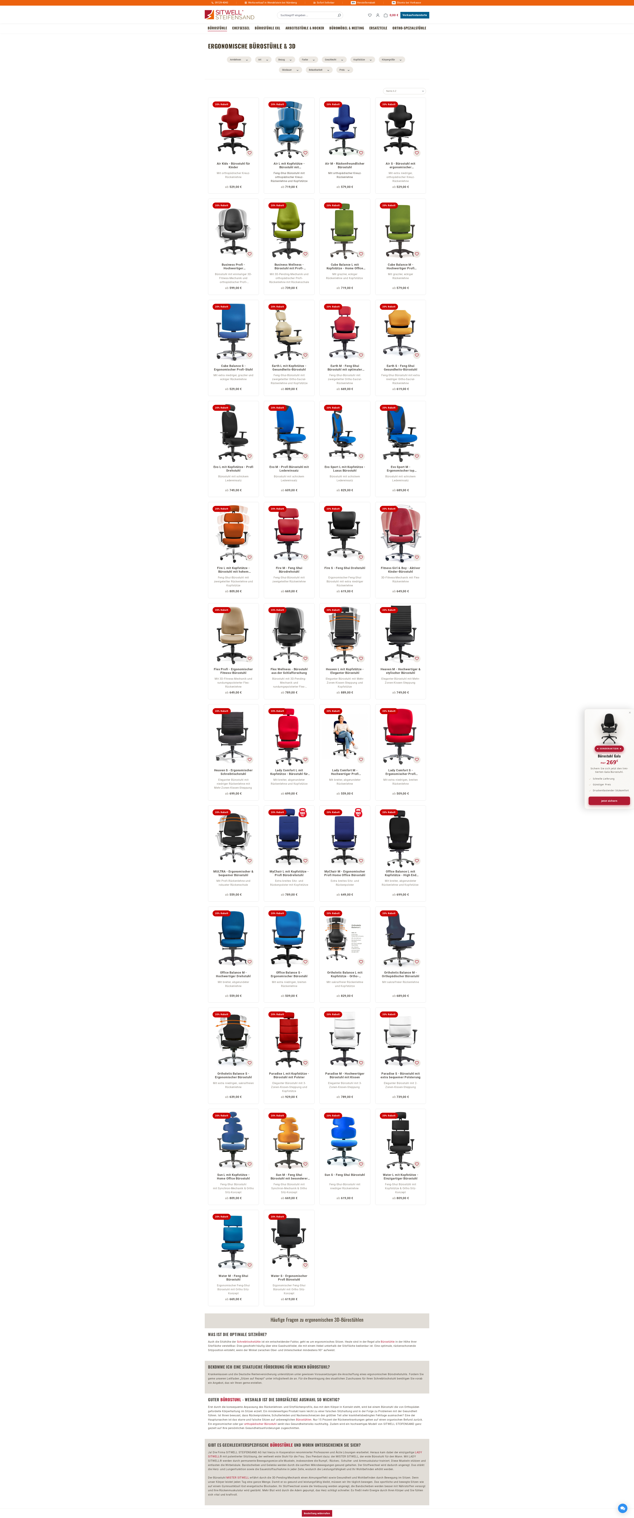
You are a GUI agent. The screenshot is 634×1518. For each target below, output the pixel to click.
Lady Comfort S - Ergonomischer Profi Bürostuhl (401, 772)
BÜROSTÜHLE (281, 1445)
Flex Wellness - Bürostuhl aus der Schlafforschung (289, 671)
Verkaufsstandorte (415, 15)
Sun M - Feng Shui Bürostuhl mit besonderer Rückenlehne (289, 1177)
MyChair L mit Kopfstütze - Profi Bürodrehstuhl (289, 873)
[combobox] (306, 15)
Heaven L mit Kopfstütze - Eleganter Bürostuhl (345, 671)
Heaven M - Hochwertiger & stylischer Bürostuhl (401, 671)
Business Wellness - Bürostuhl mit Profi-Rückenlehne (289, 267)
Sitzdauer (287, 70)
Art (259, 59)
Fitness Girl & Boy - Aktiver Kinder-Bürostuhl (400, 569)
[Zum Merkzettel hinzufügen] (249, 153)
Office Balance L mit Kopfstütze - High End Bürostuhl (400, 873)
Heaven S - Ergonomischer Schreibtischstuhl (233, 772)
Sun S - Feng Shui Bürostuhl (345, 1175)
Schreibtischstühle (249, 1341)
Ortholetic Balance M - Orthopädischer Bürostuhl (400, 974)
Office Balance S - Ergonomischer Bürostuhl (289, 974)
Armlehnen (235, 59)
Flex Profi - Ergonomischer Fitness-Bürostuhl (233, 671)
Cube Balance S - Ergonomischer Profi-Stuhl (233, 367)
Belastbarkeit (315, 70)
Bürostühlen (304, 1419)
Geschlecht (330, 59)
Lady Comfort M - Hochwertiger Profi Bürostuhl (345, 772)
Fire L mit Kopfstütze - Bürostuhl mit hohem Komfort (233, 570)
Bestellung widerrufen (317, 1513)
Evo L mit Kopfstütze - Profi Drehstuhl (233, 468)
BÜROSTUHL (230, 1399)
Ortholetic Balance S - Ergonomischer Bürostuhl (233, 1075)
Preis (342, 70)
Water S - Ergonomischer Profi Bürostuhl (289, 1277)
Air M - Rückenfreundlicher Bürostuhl (345, 165)
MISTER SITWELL (237, 1477)
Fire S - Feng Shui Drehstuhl (344, 568)
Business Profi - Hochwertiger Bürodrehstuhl (233, 267)
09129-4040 (221, 2)
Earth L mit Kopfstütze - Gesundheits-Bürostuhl (289, 367)
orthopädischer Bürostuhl (260, 1424)
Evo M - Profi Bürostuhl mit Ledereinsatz (289, 468)
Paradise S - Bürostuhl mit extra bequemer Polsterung (401, 1075)
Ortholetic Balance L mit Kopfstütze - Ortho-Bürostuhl (344, 975)
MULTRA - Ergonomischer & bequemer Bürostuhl (233, 873)
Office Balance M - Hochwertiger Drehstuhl (233, 974)
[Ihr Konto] (378, 15)
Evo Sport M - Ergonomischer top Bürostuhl (400, 469)
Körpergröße (388, 59)
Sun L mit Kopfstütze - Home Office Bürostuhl (233, 1176)
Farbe (305, 59)
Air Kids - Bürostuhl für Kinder (233, 165)
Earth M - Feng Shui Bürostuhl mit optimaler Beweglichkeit (345, 368)
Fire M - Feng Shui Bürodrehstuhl (289, 569)
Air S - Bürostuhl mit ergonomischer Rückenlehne (400, 166)
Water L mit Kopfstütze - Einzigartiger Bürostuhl (400, 1176)
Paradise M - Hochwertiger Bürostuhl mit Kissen (345, 1075)
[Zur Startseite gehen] (229, 14)
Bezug (281, 59)
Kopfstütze (359, 59)
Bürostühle (388, 1341)
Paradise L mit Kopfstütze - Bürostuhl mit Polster (289, 1075)
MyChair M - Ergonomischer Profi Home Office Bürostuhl (344, 873)
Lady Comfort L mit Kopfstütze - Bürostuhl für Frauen (289, 772)
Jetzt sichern (609, 800)
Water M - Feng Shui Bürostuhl (233, 1277)
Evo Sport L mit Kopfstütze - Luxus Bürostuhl (345, 468)
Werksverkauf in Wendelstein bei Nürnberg (272, 2)
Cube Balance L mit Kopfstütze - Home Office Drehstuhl (345, 267)
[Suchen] (339, 15)
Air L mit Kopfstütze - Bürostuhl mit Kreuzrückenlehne (289, 166)
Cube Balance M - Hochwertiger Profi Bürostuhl (400, 267)
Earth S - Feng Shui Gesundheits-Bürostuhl (400, 367)
